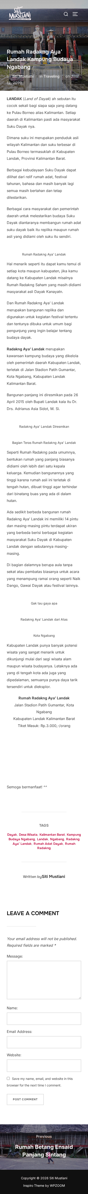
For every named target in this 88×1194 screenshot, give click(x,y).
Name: (12, 1008)
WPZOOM (57, 1185)
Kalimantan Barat (52, 835)
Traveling (52, 76)
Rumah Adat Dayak (48, 844)
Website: (14, 1055)
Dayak (12, 835)
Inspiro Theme (33, 1185)
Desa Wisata (28, 835)
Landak (42, 839)
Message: (15, 956)
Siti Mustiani (23, 76)
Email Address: (19, 1031)
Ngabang (57, 839)
